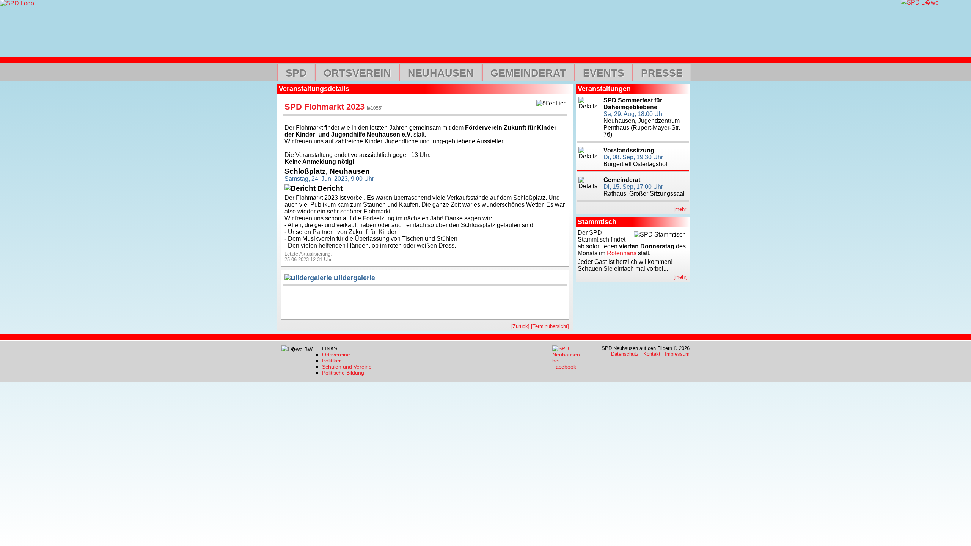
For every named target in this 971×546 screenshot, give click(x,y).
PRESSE (662, 73)
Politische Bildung (343, 373)
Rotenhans (621, 253)
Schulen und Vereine (347, 367)
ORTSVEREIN (357, 73)
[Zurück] (520, 326)
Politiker (331, 361)
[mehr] (681, 209)
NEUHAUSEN (441, 73)
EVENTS (603, 73)
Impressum (677, 354)
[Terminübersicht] (550, 326)
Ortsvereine (336, 354)
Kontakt (651, 354)
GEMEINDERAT (528, 73)
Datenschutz (625, 354)
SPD (296, 73)
